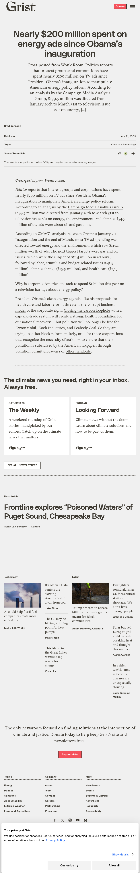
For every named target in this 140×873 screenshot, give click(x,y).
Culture (35, 526)
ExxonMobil (25, 328)
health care (24, 304)
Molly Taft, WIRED (15, 627)
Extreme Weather (14, 805)
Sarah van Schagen (15, 526)
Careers (50, 800)
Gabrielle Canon (123, 616)
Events (90, 790)
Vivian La (50, 671)
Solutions (10, 795)
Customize (67, 865)
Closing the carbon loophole (87, 310)
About (48, 785)
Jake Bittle (51, 608)
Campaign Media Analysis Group (95, 207)
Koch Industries (51, 328)
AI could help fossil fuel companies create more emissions (20, 616)
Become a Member (97, 795)
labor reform (52, 304)
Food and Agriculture (17, 810)
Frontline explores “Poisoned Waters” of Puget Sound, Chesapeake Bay (68, 511)
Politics (8, 790)
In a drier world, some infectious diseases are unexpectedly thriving (122, 676)
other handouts (78, 351)
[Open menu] (132, 6)
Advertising (92, 800)
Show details (120, 854)
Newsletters (93, 785)
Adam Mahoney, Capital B (88, 628)
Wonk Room (54, 180)
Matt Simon (52, 637)
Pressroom (51, 810)
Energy (8, 785)
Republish (92, 805)
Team (48, 790)
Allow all (114, 865)
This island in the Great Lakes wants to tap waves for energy (56, 656)
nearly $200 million (31, 195)
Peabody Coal (85, 328)
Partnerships (52, 805)
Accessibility (93, 810)
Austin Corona (121, 654)
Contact (50, 795)
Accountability (13, 800)
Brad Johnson (12, 125)
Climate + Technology (123, 144)
